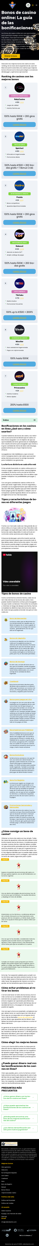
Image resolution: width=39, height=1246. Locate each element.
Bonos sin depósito (18, 638)
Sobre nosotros (6, 1211)
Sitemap (4, 1216)
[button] (19, 1097)
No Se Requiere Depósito (9, 1173)
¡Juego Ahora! (19, 124)
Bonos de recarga (17, 662)
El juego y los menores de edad (11, 1214)
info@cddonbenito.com (9, 1222)
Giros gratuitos (6, 1167)
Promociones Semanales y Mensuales (21, 806)
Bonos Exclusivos (17, 755)
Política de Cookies (7, 1203)
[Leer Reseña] (19, 88)
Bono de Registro (6, 1184)
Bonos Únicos (5, 1190)
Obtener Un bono (10, 56)
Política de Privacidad (8, 1200)
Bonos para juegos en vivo (21, 699)
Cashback (14, 681)
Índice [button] (6, 420)
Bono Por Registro (17, 780)
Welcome (4, 1170)
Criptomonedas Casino (8, 1193)
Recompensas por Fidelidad (21, 730)
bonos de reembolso (25, 1017)
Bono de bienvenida (18, 618)
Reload (3, 1187)
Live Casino (5, 1175)
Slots (2, 1181)
